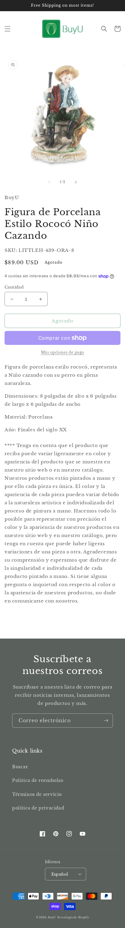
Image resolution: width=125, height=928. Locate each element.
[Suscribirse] (106, 720)
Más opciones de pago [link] (62, 352)
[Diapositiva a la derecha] (76, 182)
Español (59, 874)
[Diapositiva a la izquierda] (49, 182)
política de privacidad (38, 808)
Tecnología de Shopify (73, 917)
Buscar (20, 766)
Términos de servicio (37, 794)
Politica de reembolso (37, 780)
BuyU (52, 917)
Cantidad (14, 287)
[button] (7, 28)
